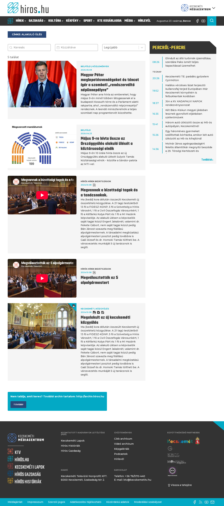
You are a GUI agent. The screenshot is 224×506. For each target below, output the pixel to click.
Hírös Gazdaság (70, 450)
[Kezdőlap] (29, 8)
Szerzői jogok (56, 502)
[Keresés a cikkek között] (211, 21)
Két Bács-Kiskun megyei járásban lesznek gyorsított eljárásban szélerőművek (186, 114)
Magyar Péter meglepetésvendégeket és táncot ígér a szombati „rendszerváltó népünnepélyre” (110, 82)
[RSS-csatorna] (201, 502)
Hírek (20, 20)
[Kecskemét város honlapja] (183, 441)
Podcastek (121, 454)
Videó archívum (124, 443)
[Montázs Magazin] (176, 462)
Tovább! (18, 404)
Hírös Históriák (70, 445)
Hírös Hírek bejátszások (96, 181)
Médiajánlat (15, 502)
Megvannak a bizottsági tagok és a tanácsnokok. (109, 192)
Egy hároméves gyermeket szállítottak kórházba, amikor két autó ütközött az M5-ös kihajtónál (189, 135)
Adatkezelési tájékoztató (85, 502)
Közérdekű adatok (117, 502)
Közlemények (100, 66)
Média (128, 20)
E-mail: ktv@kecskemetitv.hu (132, 479)
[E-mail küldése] (213, 502)
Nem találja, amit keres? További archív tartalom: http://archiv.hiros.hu (57, 396)
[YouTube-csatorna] (204, 21)
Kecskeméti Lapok (73, 440)
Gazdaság (36, 20)
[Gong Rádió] (172, 448)
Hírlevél (144, 20)
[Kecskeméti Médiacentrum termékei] (197, 8)
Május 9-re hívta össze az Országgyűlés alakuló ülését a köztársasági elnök (107, 144)
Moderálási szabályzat (148, 502)
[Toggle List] (142, 47)
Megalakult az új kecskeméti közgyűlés (105, 320)
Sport (87, 20)
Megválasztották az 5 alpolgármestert (99, 280)
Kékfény (72, 20)
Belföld (86, 66)
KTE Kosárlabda (109, 20)
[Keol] (173, 455)
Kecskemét (87, 309)
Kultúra (54, 20)
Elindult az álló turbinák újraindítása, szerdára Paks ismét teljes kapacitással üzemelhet (188, 62)
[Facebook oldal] (198, 21)
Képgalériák (121, 448)
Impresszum (35, 502)
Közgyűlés (102, 309)
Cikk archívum (123, 438)
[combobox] (120, 47)
